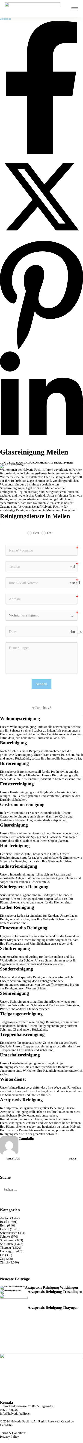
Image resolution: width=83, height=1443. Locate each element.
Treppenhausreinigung (37, 1046)
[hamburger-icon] (75, 9)
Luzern (4, 1229)
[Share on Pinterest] (41, 349)
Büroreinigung (61, 775)
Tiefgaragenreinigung (52, 1026)
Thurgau (5, 1248)
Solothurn (6, 1240)
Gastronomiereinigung (14, 816)
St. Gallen (6, 1244)
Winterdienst (17, 1087)
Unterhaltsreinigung (23, 1063)
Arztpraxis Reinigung (14, 1112)
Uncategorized (9, 1251)
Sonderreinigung (20, 981)
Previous (13, 1158)
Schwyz (5, 1237)
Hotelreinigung (10, 858)
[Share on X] (41, 237)
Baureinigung (23, 755)
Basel (3, 1222)
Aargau (4, 1218)
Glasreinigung (19, 833)
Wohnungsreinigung (23, 727)
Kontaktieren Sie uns (13, 1119)
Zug (2, 1259)
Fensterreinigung (21, 792)
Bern (3, 1225)
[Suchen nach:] (41, 1190)
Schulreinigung (55, 960)
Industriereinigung (22, 874)
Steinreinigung (19, 1002)
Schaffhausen (8, 1233)
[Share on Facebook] (41, 153)
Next (72, 1158)
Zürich (5, 19)
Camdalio (25, 462)
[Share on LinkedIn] (41, 445)
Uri (2, 1255)
